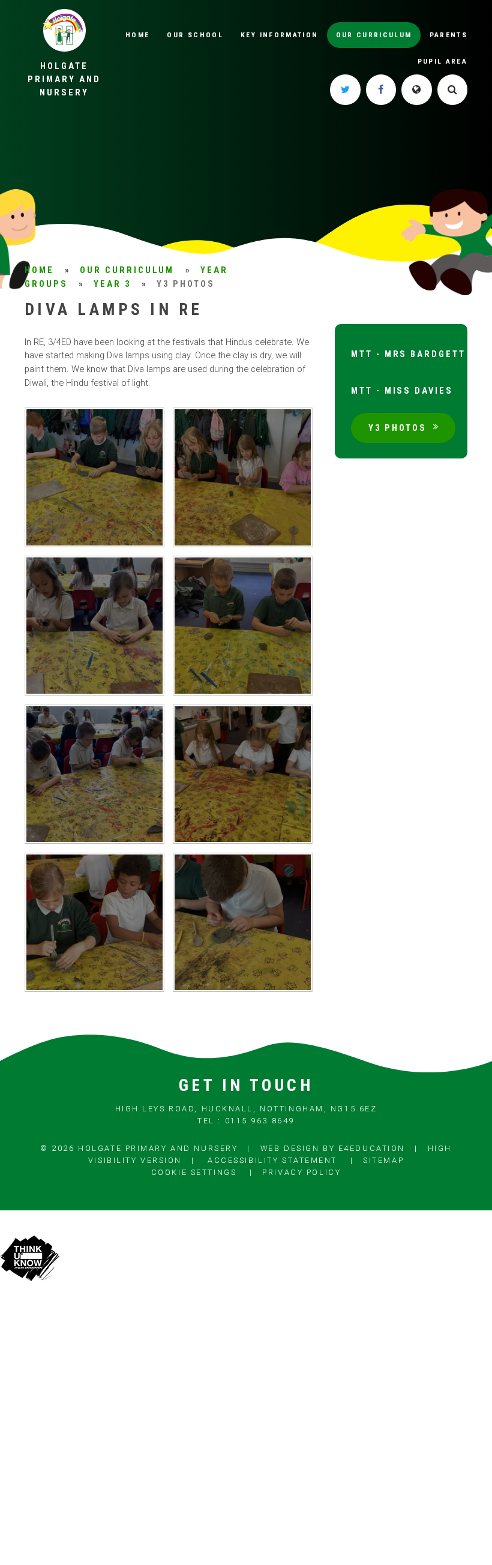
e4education (371, 1148)
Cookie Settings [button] (193, 1172)
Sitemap (383, 1160)
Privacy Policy (301, 1172)
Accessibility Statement (272, 1160)
